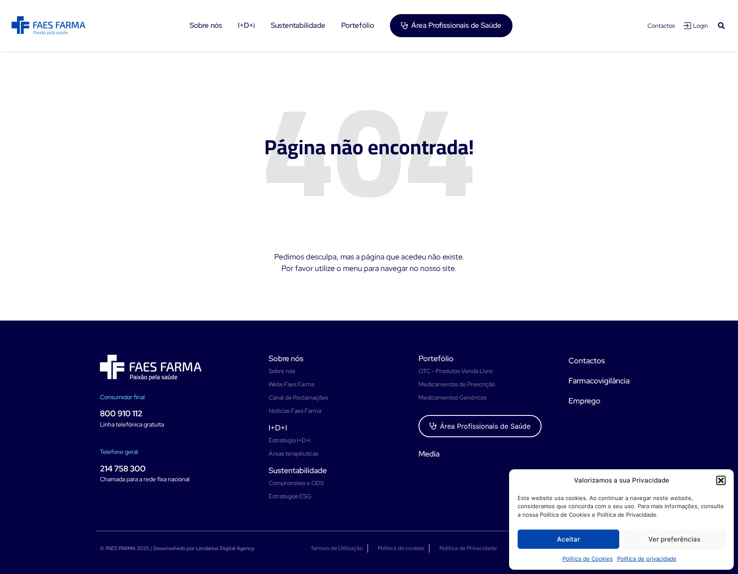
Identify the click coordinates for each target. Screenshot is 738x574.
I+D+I (278, 428)
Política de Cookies (587, 558)
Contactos (661, 25)
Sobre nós (286, 358)
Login (700, 25)
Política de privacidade (646, 558)
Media (429, 454)
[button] (721, 480)
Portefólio (436, 358)
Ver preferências (674, 539)
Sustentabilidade (298, 470)
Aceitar (568, 539)
